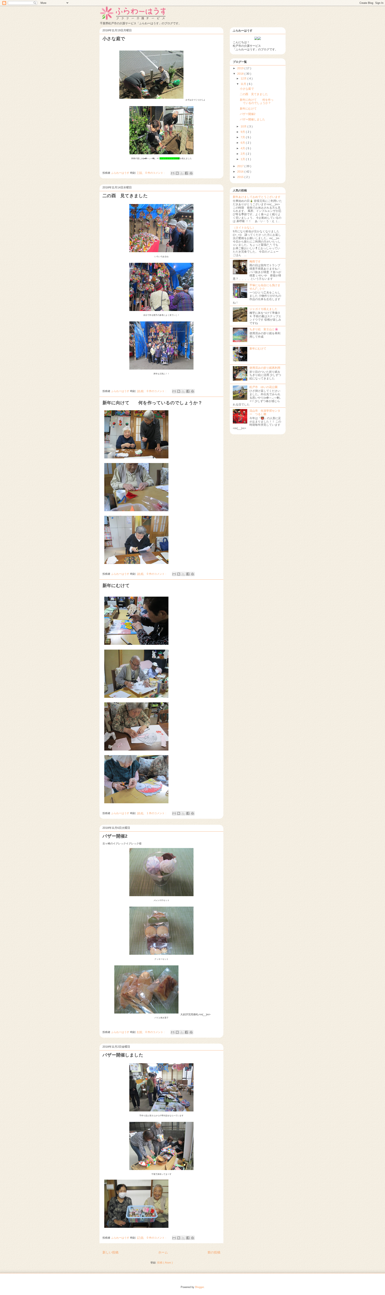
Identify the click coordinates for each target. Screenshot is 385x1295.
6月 (243, 142)
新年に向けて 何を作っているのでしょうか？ (152, 402)
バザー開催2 (114, 836)
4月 (243, 148)
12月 (244, 78)
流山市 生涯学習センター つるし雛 (264, 412)
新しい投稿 (110, 1252)
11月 (244, 83)
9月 (243, 131)
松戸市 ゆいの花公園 (263, 387)
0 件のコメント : (155, 172)
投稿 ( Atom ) (165, 1262)
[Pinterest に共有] (191, 173)
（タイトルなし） (244, 227)
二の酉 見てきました (125, 195)
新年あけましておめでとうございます (257, 196)
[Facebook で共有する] (186, 173)
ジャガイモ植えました (263, 309)
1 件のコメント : (157, 813)
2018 (240, 73)
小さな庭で (113, 38)
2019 (240, 68)
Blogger (199, 1287)
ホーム (163, 1252)
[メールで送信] (173, 173)
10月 (244, 126)
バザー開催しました (122, 1054)
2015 (240, 177)
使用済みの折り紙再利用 (264, 367)
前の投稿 (214, 1252)
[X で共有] (182, 173)
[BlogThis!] (177, 173)
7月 (243, 137)
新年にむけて (116, 585)
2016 (240, 171)
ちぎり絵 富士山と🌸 (263, 329)
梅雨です (255, 261)
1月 (243, 159)
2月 (243, 153)
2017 (240, 166)
